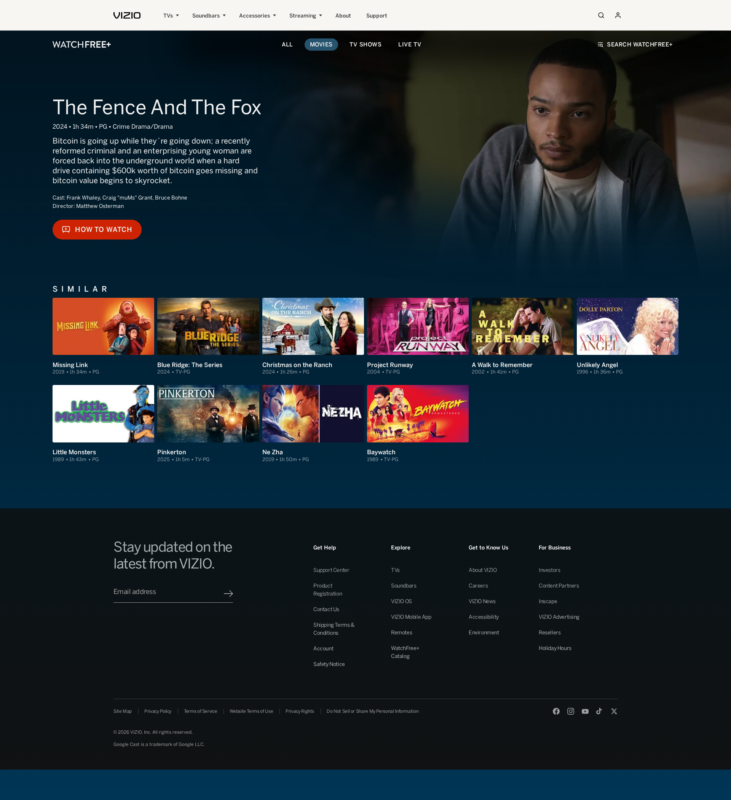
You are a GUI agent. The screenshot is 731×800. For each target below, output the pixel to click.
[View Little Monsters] (103, 424)
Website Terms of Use (251, 711)
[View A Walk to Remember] (522, 336)
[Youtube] (585, 711)
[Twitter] (614, 711)
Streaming (302, 16)
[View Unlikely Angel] (627, 336)
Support (376, 16)
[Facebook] (556, 711)
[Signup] (228, 593)
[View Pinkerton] (208, 424)
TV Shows (365, 44)
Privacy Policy (157, 711)
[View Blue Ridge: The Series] (208, 336)
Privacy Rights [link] (300, 711)
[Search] (601, 15)
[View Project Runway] (418, 336)
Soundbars (206, 16)
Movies (321, 44)
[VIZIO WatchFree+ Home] (82, 44)
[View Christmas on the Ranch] (313, 336)
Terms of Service (200, 711)
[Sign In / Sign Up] (617, 15)
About (343, 16)
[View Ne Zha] (313, 424)
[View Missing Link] (103, 336)
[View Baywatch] (418, 424)
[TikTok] (599, 711)
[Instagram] (570, 711)
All (287, 44)
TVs (168, 16)
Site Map (122, 711)
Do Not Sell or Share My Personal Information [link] (372, 711)
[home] (127, 15)
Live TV (409, 44)
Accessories (254, 16)
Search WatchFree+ (640, 44)
